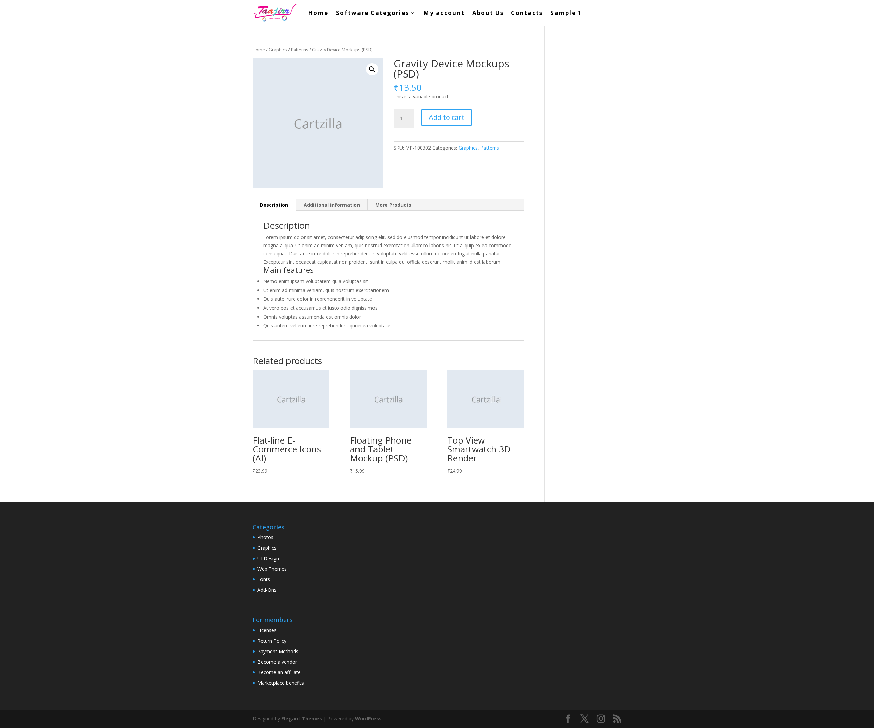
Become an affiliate (279, 672)
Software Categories (372, 13)
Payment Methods (277, 651)
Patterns (299, 49)
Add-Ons (267, 590)
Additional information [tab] (332, 204)
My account (444, 13)
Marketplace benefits (280, 683)
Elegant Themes (301, 718)
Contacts (527, 13)
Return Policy (271, 641)
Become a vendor (277, 662)
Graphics (278, 49)
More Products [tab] (393, 204)
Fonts (263, 579)
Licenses (267, 630)
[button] (372, 69)
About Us (488, 13)
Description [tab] (274, 204)
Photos (265, 537)
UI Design (268, 558)
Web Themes (272, 568)
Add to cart (446, 117)
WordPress (368, 718)
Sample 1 (566, 13)
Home (318, 13)
